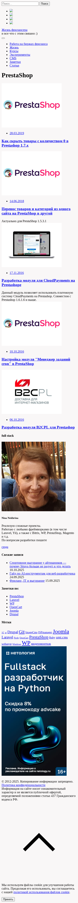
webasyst (7, 643)
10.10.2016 (17, 351)
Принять (8, 899)
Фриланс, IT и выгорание (27, 580)
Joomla (14, 610)
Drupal (14, 614)
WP (12, 603)
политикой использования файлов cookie (41, 892)
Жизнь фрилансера (14, 30)
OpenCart (16, 607)
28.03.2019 (17, 133)
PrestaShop (17, 596)
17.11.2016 (17, 272)
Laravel (14, 600)
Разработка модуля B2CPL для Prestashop (38, 427)
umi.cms (62, 637)
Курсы (14, 51)
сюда (5, 547)
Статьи (14, 65)
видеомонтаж (41, 644)
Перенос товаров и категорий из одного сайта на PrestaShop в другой (36, 211)
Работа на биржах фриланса (29, 44)
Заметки (15, 62)
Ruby (52, 637)
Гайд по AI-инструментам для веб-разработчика (42, 573)
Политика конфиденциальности (23, 785)
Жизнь (14, 47)
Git (22, 631)
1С (3, 633)
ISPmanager (45, 632)
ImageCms (31, 632)
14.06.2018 (17, 201)
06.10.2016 (17, 419)
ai (6, 633)
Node (16, 638)
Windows (16, 644)
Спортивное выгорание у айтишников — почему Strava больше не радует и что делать (40, 564)
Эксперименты (20, 54)
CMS (13, 58)
